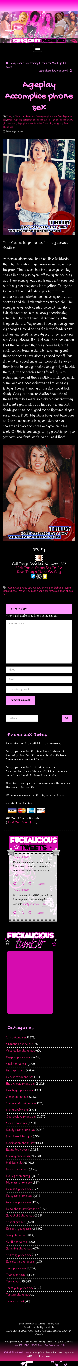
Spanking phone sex (19, 1248)
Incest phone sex (17, 1169)
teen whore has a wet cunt (53, 71)
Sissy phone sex (16, 1235)
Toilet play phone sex (19, 1288)
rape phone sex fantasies (45, 591)
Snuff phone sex (16, 1242)
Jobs (63, 1345)
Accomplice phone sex (46, 116)
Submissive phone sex (20, 1262)
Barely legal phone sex (55, 120)
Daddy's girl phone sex (20, 1130)
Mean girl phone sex (19, 1183)
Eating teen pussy (17, 1150)
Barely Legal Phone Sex (16, 591)
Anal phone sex (16, 1064)
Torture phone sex (18, 1295)
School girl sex (15, 1222)
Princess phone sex (18, 1202)
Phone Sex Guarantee (48, 1345)
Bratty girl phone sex (19, 1090)
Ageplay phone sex (18, 1057)
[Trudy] (39, 558)
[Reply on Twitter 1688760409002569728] (15, 913)
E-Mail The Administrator (17, 1352)
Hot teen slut (15, 1163)
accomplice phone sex (19, 588)
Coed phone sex (16, 1123)
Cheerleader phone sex (21, 1103)
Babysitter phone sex (33, 120)
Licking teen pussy (18, 1176)
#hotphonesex (31, 904)
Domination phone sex (20, 1143)
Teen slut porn (15, 1275)
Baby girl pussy (14, 120)
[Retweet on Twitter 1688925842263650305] (23, 884)
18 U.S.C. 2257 (28, 1345)
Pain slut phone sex (18, 1189)
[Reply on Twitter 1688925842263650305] (15, 884)
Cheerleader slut (17, 1110)
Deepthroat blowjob (19, 1136)
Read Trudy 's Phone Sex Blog (39, 572)
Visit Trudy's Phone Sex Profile (39, 568)
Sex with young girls (53, 123)
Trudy (9, 116)
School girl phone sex (20, 1216)
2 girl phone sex (16, 1037)
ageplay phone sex (43, 588)
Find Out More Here (21, 822)
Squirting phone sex (18, 1255)
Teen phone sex (16, 1268)
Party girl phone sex (19, 1196)
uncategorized (15, 1301)
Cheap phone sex (17, 1097)
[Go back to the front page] (39, 27)
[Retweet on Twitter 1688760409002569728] (23, 913)
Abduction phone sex (25, 116)
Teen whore (13, 1281)
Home (16, 1345)
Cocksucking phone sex (21, 1117)
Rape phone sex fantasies (30, 123)
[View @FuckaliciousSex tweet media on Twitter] (16, 875)
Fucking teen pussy (18, 1156)
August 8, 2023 (21, 857)
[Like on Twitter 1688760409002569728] (31, 913)
